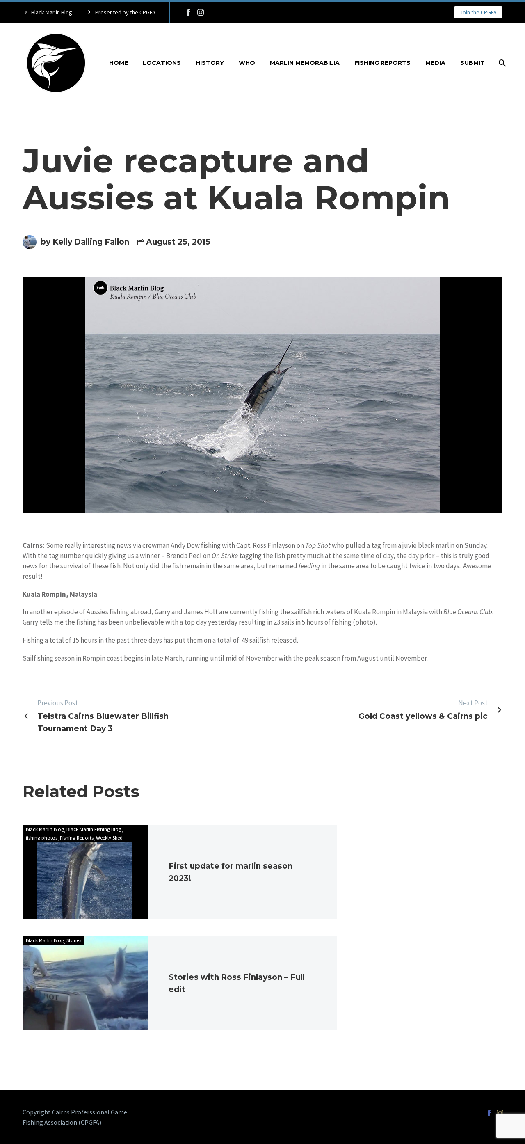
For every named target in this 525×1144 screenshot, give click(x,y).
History (210, 62)
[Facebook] (188, 12)
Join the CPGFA (478, 12)
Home (118, 62)
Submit (472, 62)
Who (247, 62)
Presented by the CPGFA (125, 12)
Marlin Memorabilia (305, 62)
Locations (162, 62)
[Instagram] (200, 12)
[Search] (501, 63)
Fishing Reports (382, 62)
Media (435, 62)
